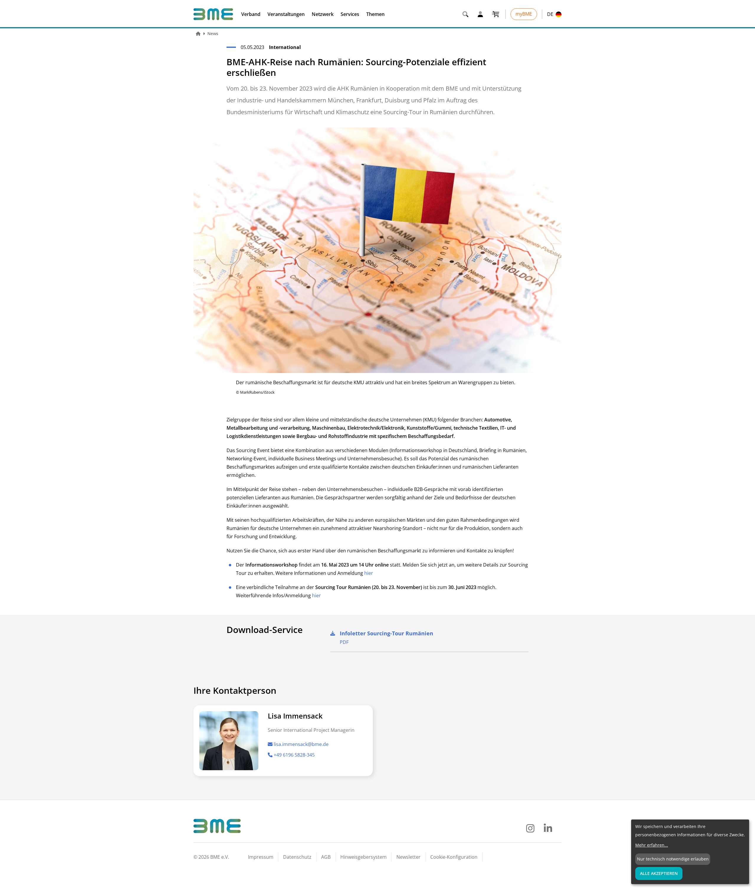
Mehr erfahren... (651, 845)
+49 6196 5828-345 (294, 755)
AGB (326, 857)
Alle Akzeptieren (659, 873)
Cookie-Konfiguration (453, 857)
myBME (524, 14)
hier (368, 573)
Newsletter (408, 857)
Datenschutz (297, 857)
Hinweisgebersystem (363, 857)
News (212, 33)
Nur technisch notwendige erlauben (673, 859)
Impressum (260, 857)
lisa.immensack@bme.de (301, 744)
